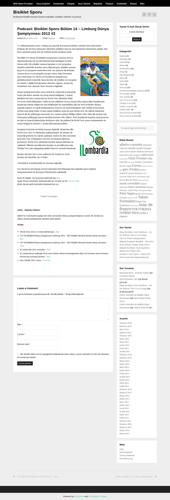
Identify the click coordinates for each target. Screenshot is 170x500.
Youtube (46, 260)
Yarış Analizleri (43, 4)
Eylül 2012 (124, 417)
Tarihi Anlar (125, 109)
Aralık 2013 (125, 376)
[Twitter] (144, 14)
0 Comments (69, 38)
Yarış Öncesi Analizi (128, 112)
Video (122, 84)
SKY (136, 198)
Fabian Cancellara (144, 162)
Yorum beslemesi (127, 455)
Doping (123, 56)
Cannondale (124, 159)
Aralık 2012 (125, 411)
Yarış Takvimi (84, 4)
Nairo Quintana (137, 186)
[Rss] (154, 14)
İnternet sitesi (23, 344)
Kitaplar (71, 4)
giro (121, 170)
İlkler (142, 4)
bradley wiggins (133, 155)
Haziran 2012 (125, 427)
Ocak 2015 (124, 348)
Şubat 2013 (124, 405)
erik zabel (131, 162)
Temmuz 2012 (126, 424)
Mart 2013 (124, 402)
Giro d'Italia (125, 97)
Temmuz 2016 (126, 323)
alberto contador (131, 144)
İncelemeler (58, 4)
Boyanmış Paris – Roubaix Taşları (134, 272)
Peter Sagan (127, 193)
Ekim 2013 (124, 383)
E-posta (21, 334)
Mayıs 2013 (124, 395)
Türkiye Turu (125, 103)
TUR (135, 209)
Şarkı (122, 81)
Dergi (122, 71)
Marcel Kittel (131, 180)
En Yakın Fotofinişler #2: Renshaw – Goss (37, 476)
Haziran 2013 (125, 392)
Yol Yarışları (125, 93)
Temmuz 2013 (126, 389)
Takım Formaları (134, 199)
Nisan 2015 (124, 339)
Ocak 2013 (124, 408)
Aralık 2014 (125, 351)
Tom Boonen (134, 205)
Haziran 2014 (125, 357)
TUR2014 (144, 209)
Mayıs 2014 (124, 361)
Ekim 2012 (124, 414)
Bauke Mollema (137, 151)
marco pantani (143, 180)
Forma (136, 165)
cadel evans (147, 154)
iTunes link (74, 181)
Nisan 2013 (124, 398)
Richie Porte (141, 193)
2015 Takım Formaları (23, 4)
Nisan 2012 (124, 433)
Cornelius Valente (127, 276)
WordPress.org (126, 458)
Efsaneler (124, 59)
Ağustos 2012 (125, 421)
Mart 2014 (124, 367)
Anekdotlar (122, 4)
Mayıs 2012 (124, 430)
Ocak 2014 (124, 373)
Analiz (132, 148)
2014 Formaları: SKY (129, 279)
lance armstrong (138, 176)
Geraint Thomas (146, 166)
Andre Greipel (143, 148)
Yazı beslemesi (126, 452)
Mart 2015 (124, 342)
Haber (122, 65)
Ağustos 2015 (125, 332)
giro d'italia (131, 169)
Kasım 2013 (125, 380)
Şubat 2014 (124, 370)
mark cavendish (130, 183)
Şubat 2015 (124, 345)
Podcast (109, 4)
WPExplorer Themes (97, 496)
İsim (19, 324)
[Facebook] (149, 14)
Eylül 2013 (124, 386)
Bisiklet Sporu (27, 12)
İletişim (133, 4)
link (58, 178)
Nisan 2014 (124, 364)
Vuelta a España (127, 106)
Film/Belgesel (125, 75)
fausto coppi (125, 165)
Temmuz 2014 (126, 354)
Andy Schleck (125, 152)
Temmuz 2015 (126, 335)
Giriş (122, 449)
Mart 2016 (124, 329)
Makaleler (98, 4)
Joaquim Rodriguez (135, 173)
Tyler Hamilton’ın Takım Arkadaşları (134, 476)
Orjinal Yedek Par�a (143, 307)
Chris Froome (137, 158)
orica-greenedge (145, 190)
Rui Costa (131, 198)
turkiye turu (129, 212)
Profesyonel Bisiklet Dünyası (132, 90)
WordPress (79, 496)
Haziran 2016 (125, 326)
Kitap (122, 78)
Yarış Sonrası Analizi (129, 116)
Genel (122, 62)
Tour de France (126, 100)
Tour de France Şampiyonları (133, 238)
